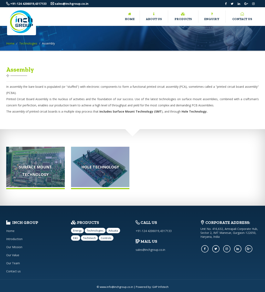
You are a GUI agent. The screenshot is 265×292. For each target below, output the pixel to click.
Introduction (14, 239)
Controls (106, 238)
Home (130, 19)
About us (154, 19)
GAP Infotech (160, 287)
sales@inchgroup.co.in (71, 4)
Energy (77, 230)
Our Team (13, 263)
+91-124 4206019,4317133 (28, 4)
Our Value (12, 255)
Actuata (113, 230)
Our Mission (14, 247)
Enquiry (211, 19)
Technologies (28, 43)
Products (183, 19)
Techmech (89, 238)
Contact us (242, 19)
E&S (75, 238)
